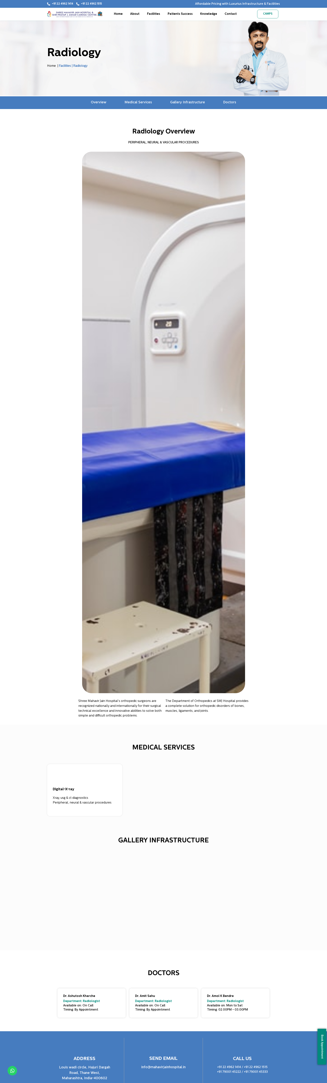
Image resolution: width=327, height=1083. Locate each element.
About (134, 14)
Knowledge (208, 14)
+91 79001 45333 (256, 1072)
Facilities (153, 14)
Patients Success (180, 14)
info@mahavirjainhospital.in (163, 1067)
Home (118, 14)
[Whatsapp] (12, 1070)
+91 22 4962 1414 (229, 1067)
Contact (231, 14)
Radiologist (91, 1001)
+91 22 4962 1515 (256, 1067)
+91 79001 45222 (229, 1072)
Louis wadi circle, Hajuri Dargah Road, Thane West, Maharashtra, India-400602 (84, 1073)
